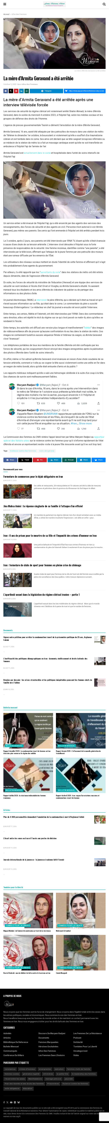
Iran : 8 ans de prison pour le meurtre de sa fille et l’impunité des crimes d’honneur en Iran (50, 535)
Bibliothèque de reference (15, 1042)
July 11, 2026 (9, 647)
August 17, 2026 (10, 510)
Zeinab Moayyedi (61, 973)
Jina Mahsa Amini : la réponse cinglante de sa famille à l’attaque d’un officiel (43, 506)
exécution (59, 1069)
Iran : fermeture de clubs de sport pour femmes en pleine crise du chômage (42, 565)
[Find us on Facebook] (4, 1102)
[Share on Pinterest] (16, 91)
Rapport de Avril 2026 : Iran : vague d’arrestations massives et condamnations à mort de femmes (77, 796)
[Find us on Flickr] (15, 1102)
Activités (7, 1033)
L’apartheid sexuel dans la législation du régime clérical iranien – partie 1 (41, 594)
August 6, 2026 (10, 599)
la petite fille (62, 1074)
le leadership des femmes (84, 1074)
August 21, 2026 (10, 481)
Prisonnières (53, 1084)
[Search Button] (104, 4)
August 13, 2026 (10, 848)
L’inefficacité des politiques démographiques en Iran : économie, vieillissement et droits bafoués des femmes (45, 660)
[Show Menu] (4, 4)
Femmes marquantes (48, 1042)
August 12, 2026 (10, 869)
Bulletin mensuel (14, 746)
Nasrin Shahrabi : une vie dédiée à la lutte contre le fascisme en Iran (26, 973)
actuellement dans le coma (37, 153)
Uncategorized (80, 1051)
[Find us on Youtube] (11, 1102)
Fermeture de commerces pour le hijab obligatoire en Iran (33, 476)
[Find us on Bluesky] (18, 1102)
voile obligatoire (46, 451)
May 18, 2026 (9, 689)
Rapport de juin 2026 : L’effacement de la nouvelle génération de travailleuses (78, 752)
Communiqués (10, 1051)
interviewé (41, 300)
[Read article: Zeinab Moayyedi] (81, 952)
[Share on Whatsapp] (26, 91)
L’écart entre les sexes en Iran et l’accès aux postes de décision (29, 838)
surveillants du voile (50, 272)
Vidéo (76, 1055)
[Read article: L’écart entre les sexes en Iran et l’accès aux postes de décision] (100, 841)
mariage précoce (53, 1079)
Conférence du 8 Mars (13, 1055)
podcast (77, 1037)
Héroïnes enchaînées (48, 1046)
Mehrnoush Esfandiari (63, 931)
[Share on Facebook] (5, 91)
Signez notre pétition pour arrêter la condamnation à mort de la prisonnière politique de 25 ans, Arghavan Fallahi (47, 638)
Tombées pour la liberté (18, 925)
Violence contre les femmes (23, 451)
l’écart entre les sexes (15, 1079)
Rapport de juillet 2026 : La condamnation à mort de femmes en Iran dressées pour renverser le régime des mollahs (26, 752)
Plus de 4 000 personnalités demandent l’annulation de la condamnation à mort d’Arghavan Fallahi (43, 816)
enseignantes (45, 1069)
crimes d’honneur (27, 1069)
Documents (43, 1037)
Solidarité (78, 1042)
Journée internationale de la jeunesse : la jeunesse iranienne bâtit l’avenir (33, 859)
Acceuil (6, 14)
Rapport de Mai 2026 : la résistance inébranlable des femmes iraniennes (24, 796)
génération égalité (31, 1074)
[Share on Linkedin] (21, 91)
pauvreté (69, 1079)
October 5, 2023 (9, 84)
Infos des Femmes (19, 14)
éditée (87, 327)
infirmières (48, 1074)
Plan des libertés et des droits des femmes (24, 1084)
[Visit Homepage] (54, 4)
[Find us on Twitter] (7, 1102)
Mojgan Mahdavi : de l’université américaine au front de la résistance (27, 931)
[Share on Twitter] (11, 91)
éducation (27, 1088)
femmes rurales (12, 1074)
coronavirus (10, 1069)
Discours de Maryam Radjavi (51, 1033)
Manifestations (35, 1079)
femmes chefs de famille (78, 1069)
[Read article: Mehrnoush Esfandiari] (81, 910)
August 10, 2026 (10, 540)
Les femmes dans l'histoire (51, 1055)
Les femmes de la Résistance (87, 1033)
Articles (7, 1037)
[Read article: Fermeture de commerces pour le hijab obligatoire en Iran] (17, 491)
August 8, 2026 (10, 569)
